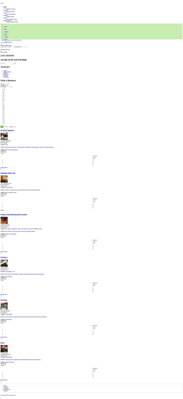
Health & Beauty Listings (12, 21)
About (5, 385)
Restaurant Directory (11, 14)
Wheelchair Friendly (49, 147)
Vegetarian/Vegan (14, 149)
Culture (5, 17)
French (15, 192)
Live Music (8, 228)
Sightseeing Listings (10, 8)
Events (5, 6)
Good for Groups (21, 147)
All (4, 89)
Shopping (6, 10)
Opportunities (7, 389)
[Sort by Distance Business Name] (5, 83)
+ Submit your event (5, 49)
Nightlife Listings (10, 16)
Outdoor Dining (35, 147)
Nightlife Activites (38, 228)
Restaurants (6, 74)
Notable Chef (17, 359)
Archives (6, 390)
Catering (10, 147)
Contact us (6, 386)
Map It (4, 168)
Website (2, 167)
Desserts (10, 276)
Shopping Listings (10, 11)
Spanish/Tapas (8, 319)
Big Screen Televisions (39, 274)
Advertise (6, 388)
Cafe (7, 144)
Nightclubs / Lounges (16, 228)
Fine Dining (24, 228)
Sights (5, 7)
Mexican (7, 149)
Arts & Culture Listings (11, 19)
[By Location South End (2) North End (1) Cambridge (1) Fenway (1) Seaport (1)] (4, 85)
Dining (5, 12)
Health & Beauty (7, 20)
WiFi (6, 147)
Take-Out (42, 147)
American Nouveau (9, 362)
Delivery (15, 147)
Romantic (24, 316)
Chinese (7, 233)
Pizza (6, 276)
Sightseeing (6, 77)
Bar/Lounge (30, 228)
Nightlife (6, 15)
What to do (3, 45)
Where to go (8, 45)
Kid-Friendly (28, 147)
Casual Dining (9, 187)
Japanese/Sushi (13, 233)
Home (2, 52)
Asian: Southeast (9, 192)
